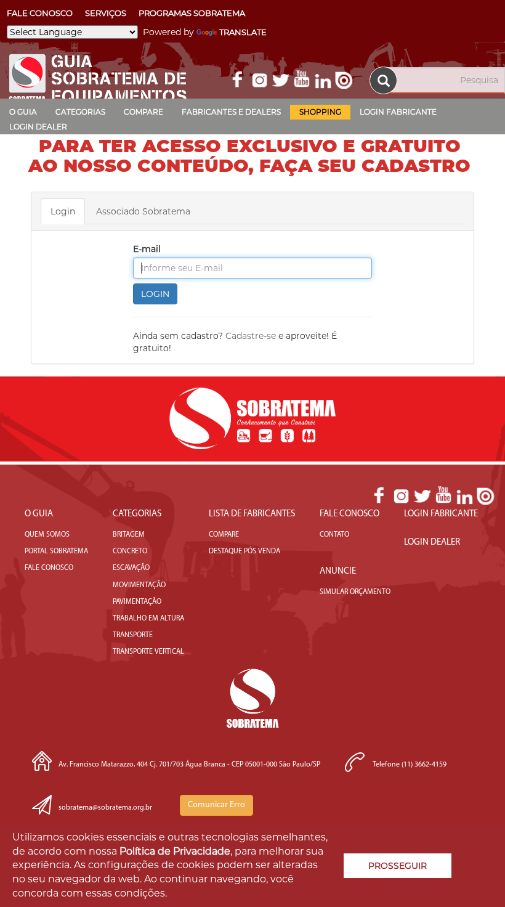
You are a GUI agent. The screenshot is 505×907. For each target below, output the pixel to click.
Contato (334, 535)
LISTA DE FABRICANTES (252, 514)
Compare (143, 111)
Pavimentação (137, 602)
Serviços (105, 13)
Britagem (129, 535)
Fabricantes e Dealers (231, 111)
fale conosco (49, 568)
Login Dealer (38, 126)
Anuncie (338, 571)
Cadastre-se (250, 335)
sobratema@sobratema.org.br (105, 807)
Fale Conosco (40, 13)
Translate (243, 32)
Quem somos (47, 535)
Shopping (320, 111)
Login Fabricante (398, 111)
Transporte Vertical (148, 652)
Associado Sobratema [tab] (143, 211)
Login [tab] (62, 211)
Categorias (80, 111)
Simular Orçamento (355, 592)
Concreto (130, 551)
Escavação (131, 568)
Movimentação (139, 585)
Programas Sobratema (192, 13)
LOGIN (155, 293)
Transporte (133, 635)
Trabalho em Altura (148, 618)
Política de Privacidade (174, 851)
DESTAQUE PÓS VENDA (244, 551)
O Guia (23, 111)
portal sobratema (56, 551)
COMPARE (224, 535)
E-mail (147, 248)
